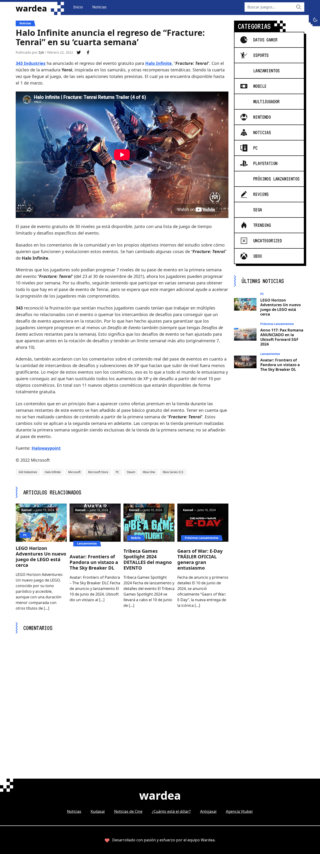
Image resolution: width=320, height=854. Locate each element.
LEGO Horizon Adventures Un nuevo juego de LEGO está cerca (41, 556)
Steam (131, 472)
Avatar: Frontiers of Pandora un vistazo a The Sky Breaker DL (94, 562)
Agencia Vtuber (239, 811)
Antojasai (208, 811)
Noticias (99, 7)
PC (117, 472)
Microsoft (74, 472)
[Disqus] (122, 697)
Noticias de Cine (128, 811)
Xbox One (149, 472)
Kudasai (98, 811)
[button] (315, 19)
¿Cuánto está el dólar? (171, 811)
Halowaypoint (46, 448)
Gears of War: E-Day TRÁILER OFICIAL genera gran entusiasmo (200, 559)
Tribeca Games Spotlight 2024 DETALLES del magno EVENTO (147, 559)
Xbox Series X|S (173, 472)
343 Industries (30, 63)
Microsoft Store (98, 472)
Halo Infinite (158, 63)
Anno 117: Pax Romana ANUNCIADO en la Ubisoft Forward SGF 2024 (281, 337)
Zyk (41, 52)
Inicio (78, 7)
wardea (31, 8)
